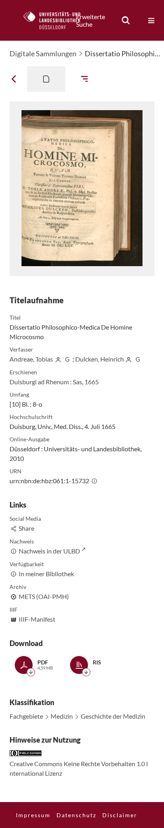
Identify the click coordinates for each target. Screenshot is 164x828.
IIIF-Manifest (37, 619)
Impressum (33, 815)
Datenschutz (76, 815)
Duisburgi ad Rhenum (39, 381)
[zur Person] (58, 359)
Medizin (62, 716)
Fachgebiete (26, 716)
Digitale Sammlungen (43, 53)
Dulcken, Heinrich (99, 359)
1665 (91, 381)
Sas (77, 381)
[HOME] (56, 20)
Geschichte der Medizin (113, 716)
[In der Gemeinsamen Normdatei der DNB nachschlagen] (67, 359)
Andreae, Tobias (31, 359)
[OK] (126, 20)
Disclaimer (119, 815)
